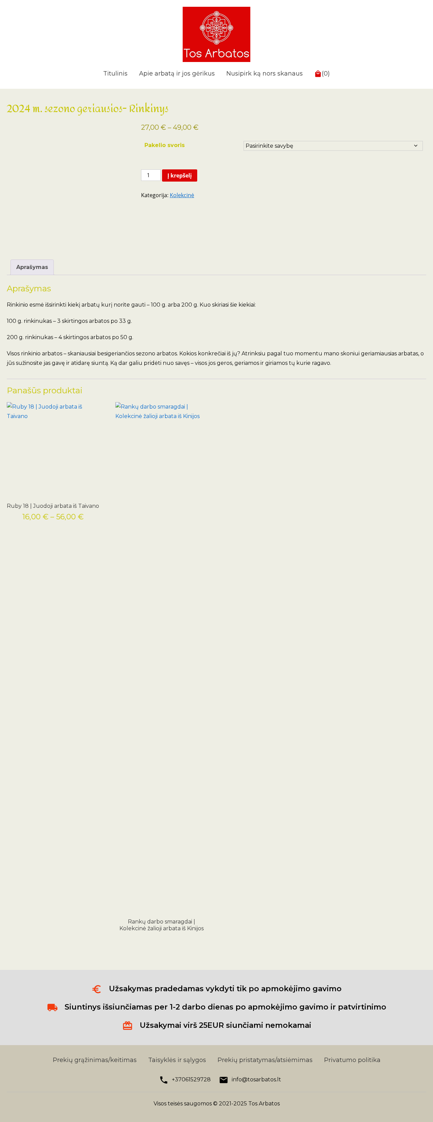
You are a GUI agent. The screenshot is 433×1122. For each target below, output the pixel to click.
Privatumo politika (352, 1060)
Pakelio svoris (164, 145)
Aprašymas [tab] (32, 267)
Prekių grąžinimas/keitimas (95, 1060)
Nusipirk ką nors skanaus (264, 73)
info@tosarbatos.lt (256, 1079)
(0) (326, 73)
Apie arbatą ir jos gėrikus (177, 73)
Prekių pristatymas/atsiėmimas (265, 1060)
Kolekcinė (182, 195)
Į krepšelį (179, 175)
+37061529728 (191, 1079)
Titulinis (115, 73)
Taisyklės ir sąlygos (177, 1060)
